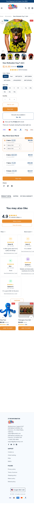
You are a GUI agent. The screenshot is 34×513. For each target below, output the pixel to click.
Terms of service (12, 472)
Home (1, 16)
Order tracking (12, 455)
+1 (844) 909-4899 (13, 439)
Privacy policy (12, 469)
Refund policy (12, 481)
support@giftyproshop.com (15, 441)
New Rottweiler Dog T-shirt (10, 253)
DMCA (9, 461)
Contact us (11, 452)
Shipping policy (12, 475)
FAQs (9, 458)
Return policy (11, 478)
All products (8, 16)
